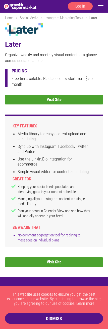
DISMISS (54, 318)
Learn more (85, 303)
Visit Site (54, 99)
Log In (80, 6)
